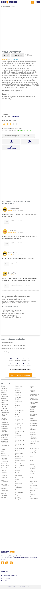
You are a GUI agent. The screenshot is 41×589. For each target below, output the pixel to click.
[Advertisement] (20, 29)
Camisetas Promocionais (5, 484)
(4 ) (14, 59)
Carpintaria (4, 490)
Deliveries (18, 451)
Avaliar (30, 142)
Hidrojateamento (35, 446)
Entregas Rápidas (32, 390)
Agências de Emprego (4, 397)
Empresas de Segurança (19, 486)
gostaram (27, 221)
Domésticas (18, 473)
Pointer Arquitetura (7, 352)
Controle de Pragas (18, 413)
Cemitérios (18, 386)
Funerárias (33, 434)
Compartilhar (18, 55)
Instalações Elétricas (33, 467)
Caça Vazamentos (4, 480)
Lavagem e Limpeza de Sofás (33, 481)
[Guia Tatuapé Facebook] (3, 563)
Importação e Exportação (34, 451)
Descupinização (20, 460)
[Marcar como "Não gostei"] (8, 55)
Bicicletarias (4, 472)
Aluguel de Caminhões (4, 409)
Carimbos (4, 488)
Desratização (19, 468)
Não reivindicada (30, 55)
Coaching (18, 395)
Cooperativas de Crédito (19, 420)
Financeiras (33, 423)
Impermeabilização (35, 448)
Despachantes (19, 465)
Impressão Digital (33, 455)
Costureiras (18, 435)
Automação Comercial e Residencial (4, 459)
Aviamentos (4, 468)
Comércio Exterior (18, 398)
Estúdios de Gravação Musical (33, 407)
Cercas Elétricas (17, 389)
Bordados (4, 477)
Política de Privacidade (28, 586)
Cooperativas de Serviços (19, 424)
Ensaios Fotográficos (19, 498)
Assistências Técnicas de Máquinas (4, 435)
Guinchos (32, 443)
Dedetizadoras (19, 448)
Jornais (32, 473)
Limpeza (32, 490)
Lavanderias (33, 485)
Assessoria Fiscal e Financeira (4, 430)
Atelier (3, 449)
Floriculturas (33, 425)
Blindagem (4, 475)
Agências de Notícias (4, 405)
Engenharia (18, 495)
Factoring (32, 418)
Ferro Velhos (33, 420)
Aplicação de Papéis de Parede (5, 414)
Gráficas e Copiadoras (33, 437)
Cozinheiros (18, 438)
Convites (17, 417)
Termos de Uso (19, 586)
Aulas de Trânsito (3, 452)
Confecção (18, 401)
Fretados (32, 432)
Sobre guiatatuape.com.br (10, 575)
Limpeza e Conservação (34, 497)
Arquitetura (4, 422)
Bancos (3, 470)
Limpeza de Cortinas (33, 493)
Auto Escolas (5, 455)
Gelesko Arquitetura (7, 342)
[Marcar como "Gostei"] (4, 55)
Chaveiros (18, 392)
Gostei (6, 221)
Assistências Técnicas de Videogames (5, 441)
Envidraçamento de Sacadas (34, 394)
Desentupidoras (20, 463)
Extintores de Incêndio (33, 414)
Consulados (18, 408)
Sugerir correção (11, 148)
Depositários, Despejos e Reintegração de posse (19, 456)
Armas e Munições (4, 418)
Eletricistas (18, 475)
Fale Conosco (6, 578)
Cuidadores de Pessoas (19, 445)
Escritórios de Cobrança (34, 402)
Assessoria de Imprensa (5, 425)
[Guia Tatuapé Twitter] (7, 563)
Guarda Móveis (34, 441)
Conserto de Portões (19, 404)
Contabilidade (19, 410)
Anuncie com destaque (20, 375)
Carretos (3, 493)
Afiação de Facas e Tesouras (4, 392)
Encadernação (19, 490)
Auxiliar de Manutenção (5, 464)
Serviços (3, 386)
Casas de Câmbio (4, 496)
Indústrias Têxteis (32, 463)
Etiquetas (32, 411)
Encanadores (19, 492)
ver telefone (15, 116)
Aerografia (4, 388)
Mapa (11, 142)
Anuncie (5, 580)
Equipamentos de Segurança (34, 398)
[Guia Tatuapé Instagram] (12, 563)
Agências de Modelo (4, 401)
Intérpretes (33, 471)
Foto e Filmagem (33, 428)
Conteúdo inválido (17, 221)
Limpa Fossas (34, 488)
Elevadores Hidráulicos (18, 482)
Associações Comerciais (5, 446)
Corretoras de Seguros (19, 432)
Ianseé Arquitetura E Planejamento (13, 345)
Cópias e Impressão (18, 428)
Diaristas (17, 470)
